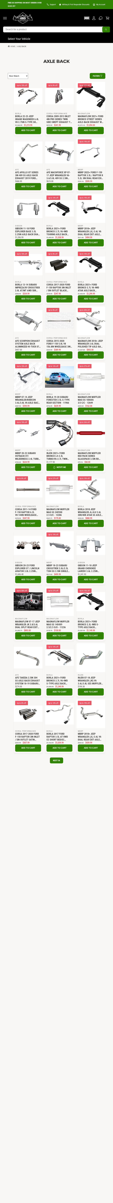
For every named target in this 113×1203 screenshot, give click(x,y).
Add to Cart (28, 130)
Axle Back (21, 46)
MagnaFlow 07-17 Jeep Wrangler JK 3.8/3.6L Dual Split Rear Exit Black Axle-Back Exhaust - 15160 (27, 624)
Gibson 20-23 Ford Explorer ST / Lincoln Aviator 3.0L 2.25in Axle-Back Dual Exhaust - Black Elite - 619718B (28, 568)
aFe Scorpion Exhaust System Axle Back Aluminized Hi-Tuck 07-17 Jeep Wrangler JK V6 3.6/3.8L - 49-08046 (28, 344)
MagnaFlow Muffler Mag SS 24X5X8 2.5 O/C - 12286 (57, 512)
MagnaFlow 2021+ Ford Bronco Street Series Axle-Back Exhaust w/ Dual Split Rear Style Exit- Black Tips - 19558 (90, 119)
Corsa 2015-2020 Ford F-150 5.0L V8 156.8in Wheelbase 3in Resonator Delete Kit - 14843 (59, 344)
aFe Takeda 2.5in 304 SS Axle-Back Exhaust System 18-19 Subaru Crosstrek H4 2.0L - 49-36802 (27, 680)
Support (53, 4)
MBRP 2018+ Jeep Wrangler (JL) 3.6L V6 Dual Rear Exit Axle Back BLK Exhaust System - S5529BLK (89, 231)
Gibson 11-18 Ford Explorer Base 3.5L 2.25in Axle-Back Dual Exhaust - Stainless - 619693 (27, 231)
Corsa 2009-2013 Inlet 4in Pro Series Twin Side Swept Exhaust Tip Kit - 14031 (59, 119)
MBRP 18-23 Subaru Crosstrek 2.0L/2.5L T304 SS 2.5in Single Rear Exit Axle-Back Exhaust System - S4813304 (57, 568)
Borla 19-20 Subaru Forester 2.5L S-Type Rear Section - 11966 (58, 400)
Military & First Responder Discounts (75, 4)
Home (12, 46)
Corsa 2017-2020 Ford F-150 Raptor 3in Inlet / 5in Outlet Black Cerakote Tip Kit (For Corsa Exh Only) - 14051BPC (58, 287)
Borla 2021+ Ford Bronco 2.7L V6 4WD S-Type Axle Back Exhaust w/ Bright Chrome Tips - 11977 (57, 680)
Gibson (18, 226)
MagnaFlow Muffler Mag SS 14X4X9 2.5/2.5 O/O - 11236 (57, 624)
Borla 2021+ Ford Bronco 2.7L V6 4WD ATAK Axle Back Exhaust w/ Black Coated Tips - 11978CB (90, 287)
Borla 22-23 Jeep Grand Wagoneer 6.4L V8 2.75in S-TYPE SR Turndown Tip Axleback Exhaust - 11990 (27, 119)
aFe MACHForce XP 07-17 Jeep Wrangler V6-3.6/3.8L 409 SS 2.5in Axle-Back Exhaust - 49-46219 (58, 175)
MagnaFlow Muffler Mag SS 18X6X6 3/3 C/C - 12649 (89, 400)
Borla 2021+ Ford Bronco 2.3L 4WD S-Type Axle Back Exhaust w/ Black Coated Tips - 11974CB (90, 624)
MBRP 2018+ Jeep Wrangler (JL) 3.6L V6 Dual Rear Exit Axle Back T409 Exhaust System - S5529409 (89, 736)
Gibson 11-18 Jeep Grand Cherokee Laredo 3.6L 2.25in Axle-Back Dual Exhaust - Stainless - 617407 (90, 568)
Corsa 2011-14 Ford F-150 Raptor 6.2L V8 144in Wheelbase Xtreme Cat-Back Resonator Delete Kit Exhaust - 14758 (27, 512)
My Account (100, 4)
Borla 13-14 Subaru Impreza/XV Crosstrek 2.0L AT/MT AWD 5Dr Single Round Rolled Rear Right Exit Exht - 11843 (27, 287)
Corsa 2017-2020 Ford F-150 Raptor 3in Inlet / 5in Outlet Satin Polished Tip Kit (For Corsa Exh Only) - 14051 (27, 736)
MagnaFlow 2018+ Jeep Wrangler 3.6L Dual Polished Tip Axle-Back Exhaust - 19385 (91, 344)
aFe (17, 170)
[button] (5, 18)
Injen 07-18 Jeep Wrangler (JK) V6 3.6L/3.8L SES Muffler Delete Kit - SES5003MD (90, 680)
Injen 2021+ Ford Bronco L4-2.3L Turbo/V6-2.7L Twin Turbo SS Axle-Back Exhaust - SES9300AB (57, 456)
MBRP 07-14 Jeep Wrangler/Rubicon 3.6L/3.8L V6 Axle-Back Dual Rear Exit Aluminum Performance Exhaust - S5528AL (27, 400)
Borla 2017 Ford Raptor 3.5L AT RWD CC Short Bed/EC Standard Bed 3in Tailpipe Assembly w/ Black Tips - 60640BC (58, 736)
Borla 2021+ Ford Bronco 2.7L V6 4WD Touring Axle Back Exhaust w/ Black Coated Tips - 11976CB (58, 231)
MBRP (80, 170)
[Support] (100, 18)
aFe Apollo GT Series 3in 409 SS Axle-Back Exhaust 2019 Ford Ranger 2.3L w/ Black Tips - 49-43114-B (26, 175)
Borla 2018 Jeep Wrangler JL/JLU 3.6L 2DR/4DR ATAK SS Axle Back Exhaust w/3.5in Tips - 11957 (90, 512)
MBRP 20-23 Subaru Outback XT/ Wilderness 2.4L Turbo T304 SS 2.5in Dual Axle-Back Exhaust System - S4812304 (27, 456)
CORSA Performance (56, 113)
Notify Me (61, 467)
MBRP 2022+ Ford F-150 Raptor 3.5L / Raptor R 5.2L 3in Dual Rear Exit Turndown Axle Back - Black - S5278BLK (90, 175)
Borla (18, 113)
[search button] (106, 29)
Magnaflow (84, 113)
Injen (49, 450)
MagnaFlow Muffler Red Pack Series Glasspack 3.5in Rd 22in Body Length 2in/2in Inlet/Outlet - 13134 (89, 456)
